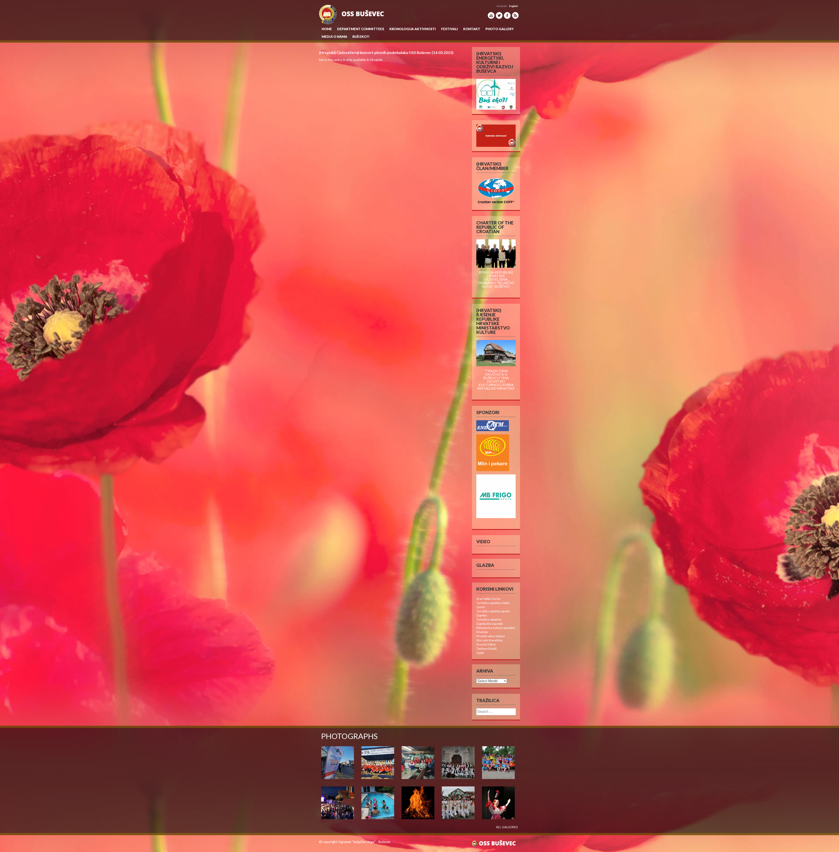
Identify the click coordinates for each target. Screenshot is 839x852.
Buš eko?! (360, 36)
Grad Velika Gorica (488, 598)
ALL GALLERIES (507, 827)
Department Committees (360, 29)
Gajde (480, 652)
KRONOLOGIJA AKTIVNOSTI (412, 29)
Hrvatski (376, 60)
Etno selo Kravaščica (489, 640)
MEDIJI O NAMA (334, 36)
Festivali (449, 29)
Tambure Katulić (486, 648)
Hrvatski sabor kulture (490, 636)
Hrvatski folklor (486, 644)
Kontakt (471, 29)
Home (327, 29)
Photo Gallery (499, 29)
